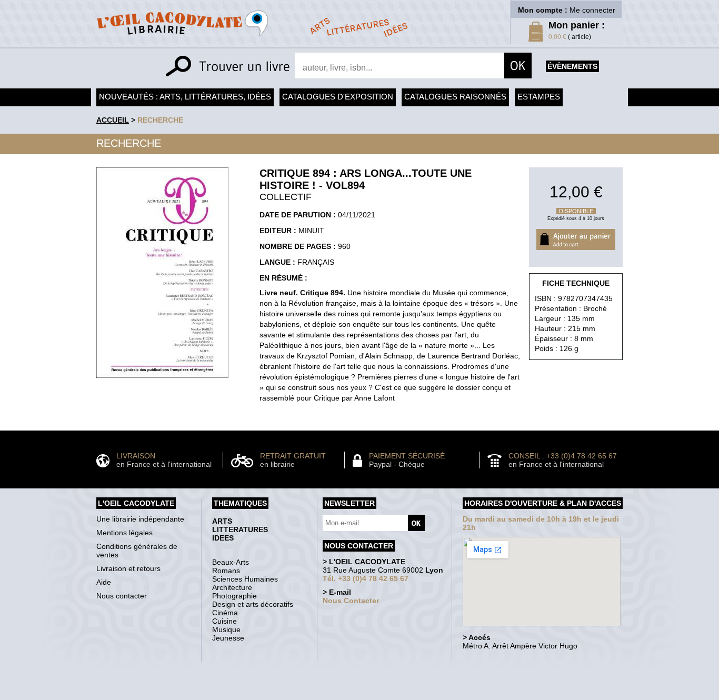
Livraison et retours (128, 568)
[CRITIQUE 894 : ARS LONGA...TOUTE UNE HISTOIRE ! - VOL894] (162, 380)
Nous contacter (121, 596)
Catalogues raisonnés (455, 96)
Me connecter (592, 10)
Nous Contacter (351, 600)
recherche (160, 120)
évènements (572, 66)
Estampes (538, 96)
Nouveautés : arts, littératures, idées (185, 96)
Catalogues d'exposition (337, 96)
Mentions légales (124, 532)
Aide (103, 582)
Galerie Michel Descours (357, 694)
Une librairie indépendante (140, 519)
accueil (112, 120)
